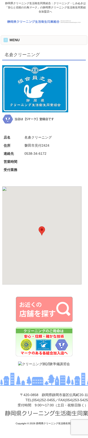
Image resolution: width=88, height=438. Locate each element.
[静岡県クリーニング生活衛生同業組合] (44, 22)
